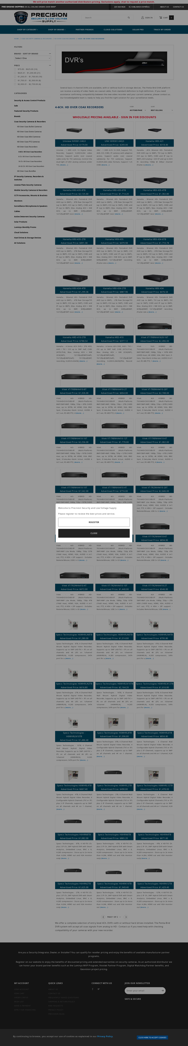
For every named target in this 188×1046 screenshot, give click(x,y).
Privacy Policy (105, 1036)
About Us (164, 7)
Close (94, 533)
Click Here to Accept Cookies (152, 1037)
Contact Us (178, 7)
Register (94, 522)
